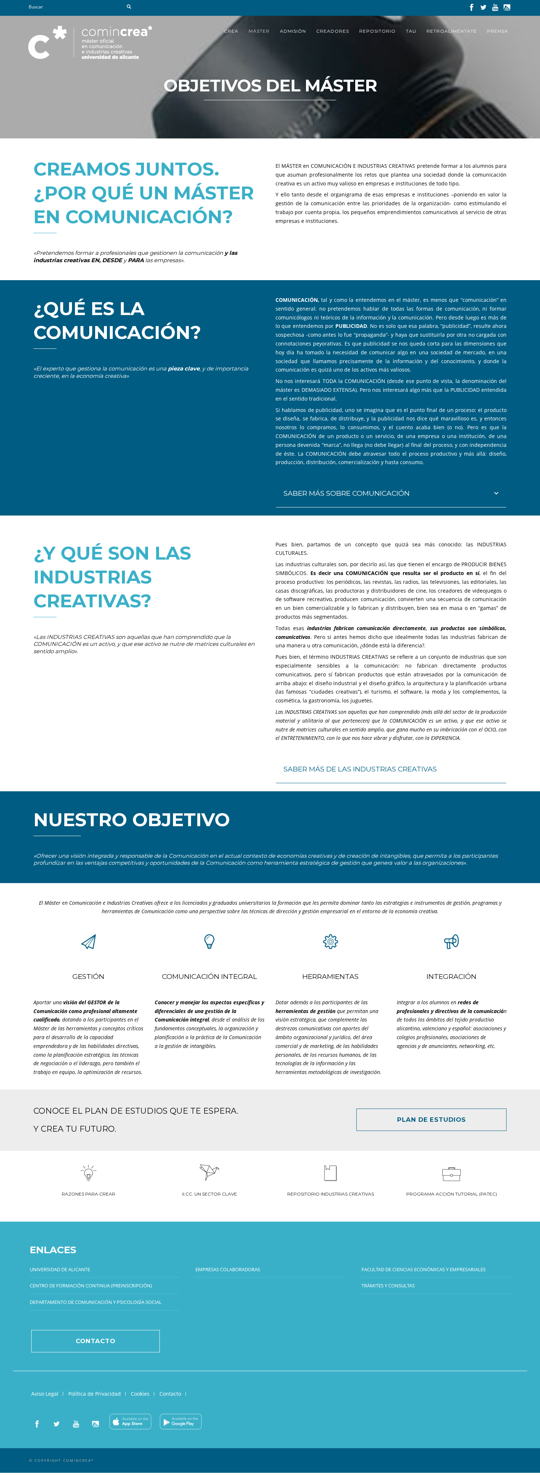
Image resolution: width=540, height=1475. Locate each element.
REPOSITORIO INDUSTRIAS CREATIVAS (330, 1194)
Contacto (170, 1393)
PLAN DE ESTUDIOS (431, 1119)
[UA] (507, 8)
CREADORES (332, 31)
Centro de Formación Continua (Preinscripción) (91, 1285)
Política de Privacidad (94, 1393)
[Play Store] (180, 1425)
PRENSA (497, 31)
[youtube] (495, 8)
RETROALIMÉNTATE (451, 31)
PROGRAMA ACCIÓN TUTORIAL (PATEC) (451, 1194)
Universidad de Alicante (60, 1269)
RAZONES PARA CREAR (88, 1194)
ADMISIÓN (293, 31)
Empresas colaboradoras (227, 1269)
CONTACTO (95, 1341)
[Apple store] (130, 1425)
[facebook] (472, 8)
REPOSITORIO (377, 31)
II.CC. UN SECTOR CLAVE (209, 1194)
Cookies (140, 1393)
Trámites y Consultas (388, 1285)
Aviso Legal (44, 1393)
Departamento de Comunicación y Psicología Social (96, 1302)
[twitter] (483, 8)
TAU (411, 31)
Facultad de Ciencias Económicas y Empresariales (423, 1269)
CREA (231, 31)
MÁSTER (259, 31)
